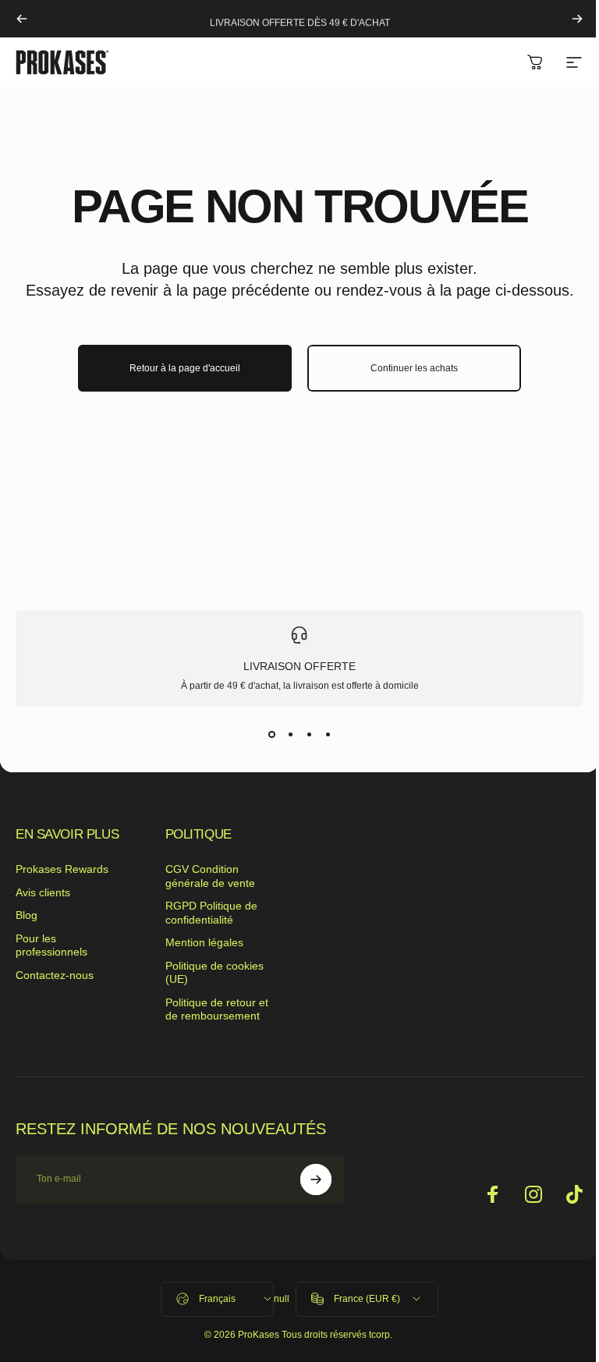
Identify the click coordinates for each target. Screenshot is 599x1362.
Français (217, 1298)
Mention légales (204, 942)
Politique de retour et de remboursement (216, 1009)
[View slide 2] (290, 734)
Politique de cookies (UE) (214, 972)
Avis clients (43, 892)
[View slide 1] (271, 734)
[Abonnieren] (315, 1179)
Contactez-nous (55, 975)
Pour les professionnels (51, 945)
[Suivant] (577, 18)
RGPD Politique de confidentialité (211, 912)
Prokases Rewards (62, 869)
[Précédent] (22, 18)
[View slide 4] (327, 734)
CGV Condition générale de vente (210, 876)
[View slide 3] (309, 734)
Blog (26, 915)
